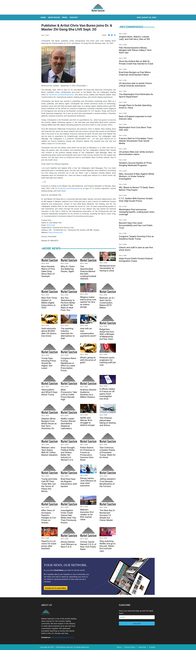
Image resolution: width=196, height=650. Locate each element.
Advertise (142, 647)
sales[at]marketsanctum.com (62, 637)
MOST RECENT (54, 17)
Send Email (50, 225)
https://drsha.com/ (55, 232)
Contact (152, 647)
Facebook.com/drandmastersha (61, 95)
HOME (43, 17)
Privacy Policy (129, 647)
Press (64, 17)
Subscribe (137, 623)
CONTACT (74, 17)
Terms (119, 647)
